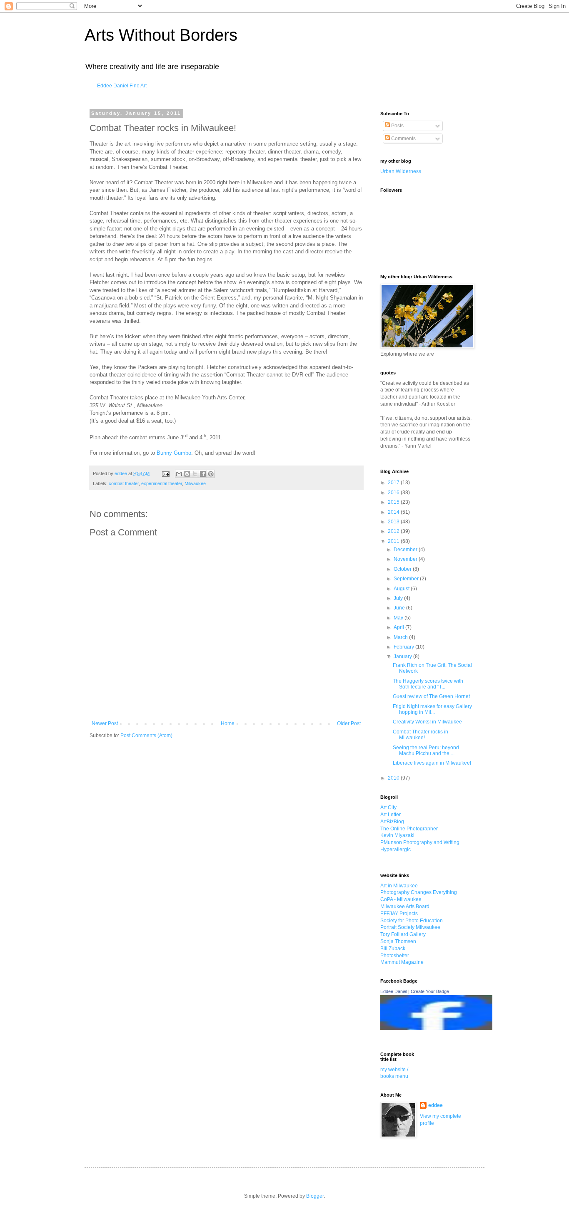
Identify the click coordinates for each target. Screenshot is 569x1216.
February (404, 647)
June (400, 608)
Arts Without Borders (161, 35)
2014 (394, 512)
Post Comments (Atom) (146, 735)
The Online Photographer (409, 829)
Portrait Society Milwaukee (410, 927)
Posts (397, 126)
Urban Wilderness (400, 171)
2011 (394, 541)
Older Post (349, 723)
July (399, 598)
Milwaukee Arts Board (404, 906)
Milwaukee (195, 483)
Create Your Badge (430, 991)
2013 (394, 522)
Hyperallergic (395, 849)
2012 (394, 531)
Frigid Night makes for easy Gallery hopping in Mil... (432, 709)
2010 (394, 778)
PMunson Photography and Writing (419, 842)
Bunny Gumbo (174, 453)
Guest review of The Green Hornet (431, 696)
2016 (394, 492)
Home (228, 723)
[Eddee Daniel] (436, 1028)
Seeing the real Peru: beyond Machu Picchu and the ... (426, 750)
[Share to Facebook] (203, 474)
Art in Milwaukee (399, 886)
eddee (435, 1105)
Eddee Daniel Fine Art (122, 86)
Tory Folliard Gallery (403, 934)
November (406, 559)
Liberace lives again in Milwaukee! (432, 763)
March (401, 637)
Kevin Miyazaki (397, 835)
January (403, 656)
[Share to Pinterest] (211, 474)
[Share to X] (195, 474)
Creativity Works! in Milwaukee (427, 722)
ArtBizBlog (392, 822)
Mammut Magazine (402, 962)
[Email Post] (165, 473)
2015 (394, 502)
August (402, 589)
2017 (394, 482)
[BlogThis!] (187, 474)
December (406, 549)
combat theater (124, 483)
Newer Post (105, 723)
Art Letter (390, 814)
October (403, 569)
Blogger (315, 1196)
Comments (403, 138)
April (399, 627)
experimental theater (161, 483)
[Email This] (179, 474)
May (399, 618)
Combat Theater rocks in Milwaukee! (420, 734)
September (407, 579)
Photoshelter (394, 955)
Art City (388, 807)
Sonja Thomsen (398, 941)
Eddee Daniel (393, 991)
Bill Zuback (392, 948)
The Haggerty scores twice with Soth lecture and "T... (428, 684)
